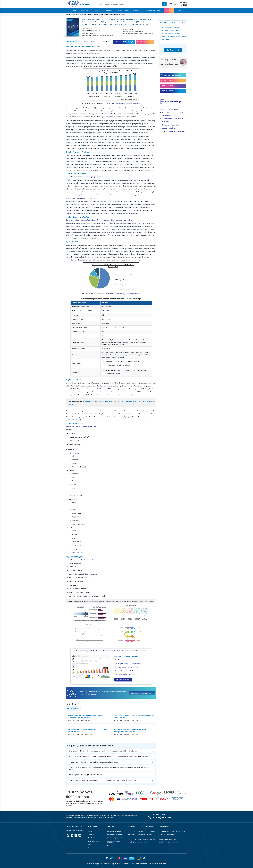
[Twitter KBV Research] (76, 835)
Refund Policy (143, 864)
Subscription (111, 846)
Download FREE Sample (125, 42)
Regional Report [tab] (73, 708)
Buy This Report (173, 50)
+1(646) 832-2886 (180, 5)
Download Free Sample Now (141, 693)
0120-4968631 (151, 839)
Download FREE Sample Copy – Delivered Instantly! (122, 103)
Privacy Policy (154, 864)
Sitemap (163, 864)
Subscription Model (153, 10)
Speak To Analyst (167, 85)
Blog (179, 10)
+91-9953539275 (71, 830)
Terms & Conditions (131, 864)
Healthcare (75, 14)
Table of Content (90, 42)
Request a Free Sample (171, 75)
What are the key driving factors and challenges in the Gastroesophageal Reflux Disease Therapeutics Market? (109, 756)
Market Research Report (115, 834)
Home (74, 10)
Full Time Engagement (115, 838)
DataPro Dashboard (145, 42)
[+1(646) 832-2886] (171, 4)
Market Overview (73, 42)
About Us (84, 10)
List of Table (105, 42)
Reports (97, 10)
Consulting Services (114, 831)
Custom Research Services (113, 842)
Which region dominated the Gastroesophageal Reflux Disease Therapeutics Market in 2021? (103, 780)
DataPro (169, 10)
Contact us (91, 848)
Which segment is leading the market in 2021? (85, 775)
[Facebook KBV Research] (68, 835)
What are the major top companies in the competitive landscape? (93, 762)
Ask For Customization (169, 80)
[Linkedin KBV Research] (72, 835)
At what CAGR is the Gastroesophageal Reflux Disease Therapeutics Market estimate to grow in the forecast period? (109, 768)
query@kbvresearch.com (141, 842)
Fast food (69, 180)
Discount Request (167, 91)
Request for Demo (123, 679)
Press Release (123, 10)
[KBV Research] (79, 4)
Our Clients (137, 10)
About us (91, 834)
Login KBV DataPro (94, 841)
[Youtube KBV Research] (79, 835)
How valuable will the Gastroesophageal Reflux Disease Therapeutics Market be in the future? (103, 751)
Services (109, 10)
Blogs (89, 844)
